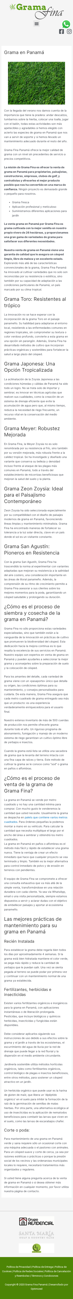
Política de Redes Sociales (28, 1271)
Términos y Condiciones (44, 1275)
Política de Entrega (42, 1266)
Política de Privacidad (19, 1266)
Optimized (36, 1288)
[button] (36, 23)
